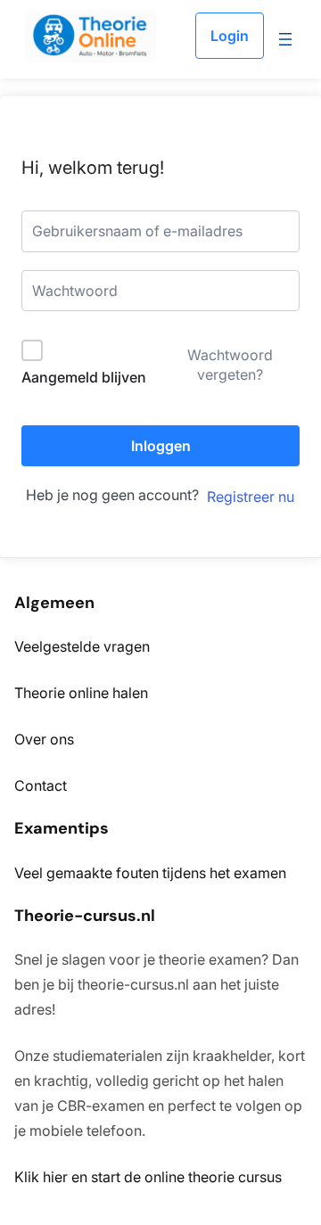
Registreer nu (250, 497)
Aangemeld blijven (83, 377)
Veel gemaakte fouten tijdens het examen (150, 873)
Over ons (44, 739)
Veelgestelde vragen (82, 646)
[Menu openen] (285, 39)
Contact (40, 785)
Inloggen (161, 446)
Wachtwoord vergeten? (230, 364)
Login (229, 36)
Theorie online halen (81, 693)
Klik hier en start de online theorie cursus (148, 1177)
